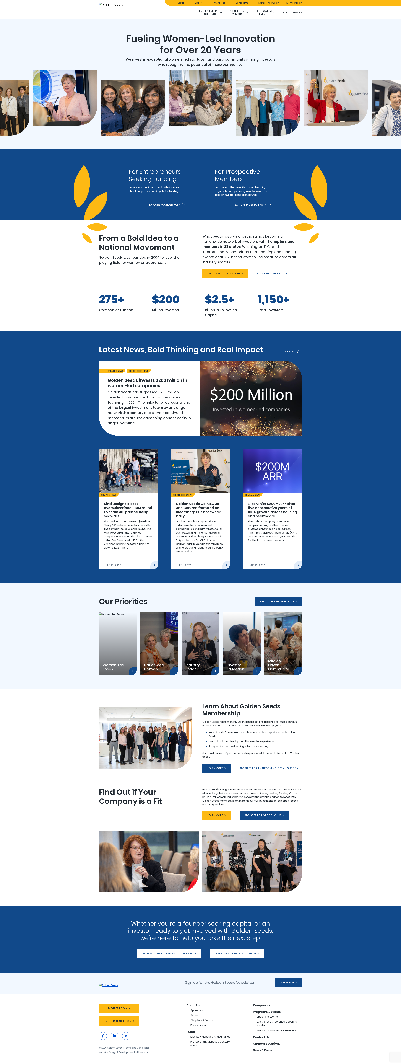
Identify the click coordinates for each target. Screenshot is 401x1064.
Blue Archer (143, 1052)
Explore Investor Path (250, 204)
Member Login (294, 2)
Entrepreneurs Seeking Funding (208, 12)
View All (290, 351)
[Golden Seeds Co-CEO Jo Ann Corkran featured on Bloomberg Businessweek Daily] (200, 509)
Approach (196, 1010)
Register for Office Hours (263, 815)
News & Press (218, 2)
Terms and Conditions (136, 1047)
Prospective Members (237, 12)
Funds (197, 2)
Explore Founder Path (164, 204)
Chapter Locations (266, 1044)
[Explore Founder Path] (157, 184)
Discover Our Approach (277, 601)
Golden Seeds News (138, 371)
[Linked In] (114, 1036)
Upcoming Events (267, 1016)
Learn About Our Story (223, 273)
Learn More (215, 768)
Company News (108, 495)
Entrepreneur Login (268, 2)
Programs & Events (264, 12)
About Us (193, 1005)
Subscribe (287, 982)
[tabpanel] (200, 398)
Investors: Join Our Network (236, 953)
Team (194, 1015)
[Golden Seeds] (122, 5)
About (180, 2)
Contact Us (241, 2)
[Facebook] (103, 1036)
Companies (261, 1005)
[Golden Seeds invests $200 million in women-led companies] (200, 398)
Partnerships (198, 1025)
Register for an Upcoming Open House (267, 768)
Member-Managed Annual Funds (210, 1036)
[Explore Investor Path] (243, 184)
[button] (221, 12)
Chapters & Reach (201, 1020)
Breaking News (115, 371)
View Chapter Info (270, 273)
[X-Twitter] (126, 1036)
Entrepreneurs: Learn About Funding (167, 953)
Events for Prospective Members (276, 1030)
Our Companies (292, 12)
